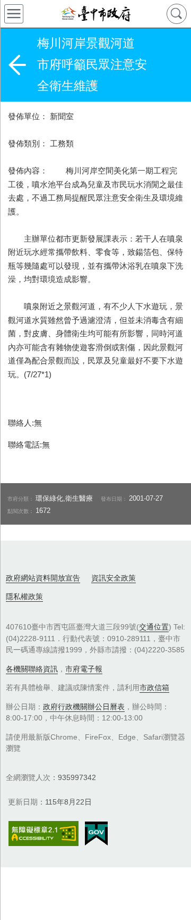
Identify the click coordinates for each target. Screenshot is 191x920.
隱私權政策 (24, 596)
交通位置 (154, 627)
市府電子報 (83, 669)
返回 (17, 65)
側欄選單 (13, 13)
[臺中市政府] (95, 13)
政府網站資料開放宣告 (43, 578)
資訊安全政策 (113, 578)
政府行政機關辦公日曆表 (84, 706)
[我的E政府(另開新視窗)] (96, 834)
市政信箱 (154, 687)
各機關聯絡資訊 (32, 669)
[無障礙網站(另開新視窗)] (43, 833)
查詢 (177, 14)
